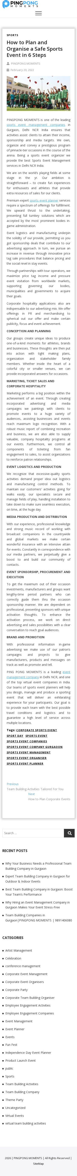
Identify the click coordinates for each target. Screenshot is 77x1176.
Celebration (13, 958)
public (9, 1068)
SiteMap (38, 1164)
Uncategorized (15, 1108)
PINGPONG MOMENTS (25, 63)
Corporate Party (16, 990)
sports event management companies (36, 125)
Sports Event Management (29, 752)
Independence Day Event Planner (28, 1053)
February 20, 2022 (22, 70)
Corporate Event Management (26, 974)
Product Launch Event (20, 1060)
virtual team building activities (25, 1123)
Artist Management (18, 950)
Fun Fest (11, 1045)
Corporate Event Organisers (24, 982)
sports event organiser (27, 758)
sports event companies (27, 741)
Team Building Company (22, 1092)
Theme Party (14, 1100)
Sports (12, 35)
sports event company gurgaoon (35, 747)
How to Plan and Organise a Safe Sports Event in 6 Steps (35, 48)
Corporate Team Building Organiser (30, 998)
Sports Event (36, 736)
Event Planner (14, 1029)
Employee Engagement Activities (27, 1005)
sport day (15, 736)
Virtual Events (14, 1116)
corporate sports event (36, 730)
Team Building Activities (21, 1084)
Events (10, 1037)
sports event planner (44, 200)
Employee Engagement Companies (29, 1013)
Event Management (19, 1021)
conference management (22, 966)
